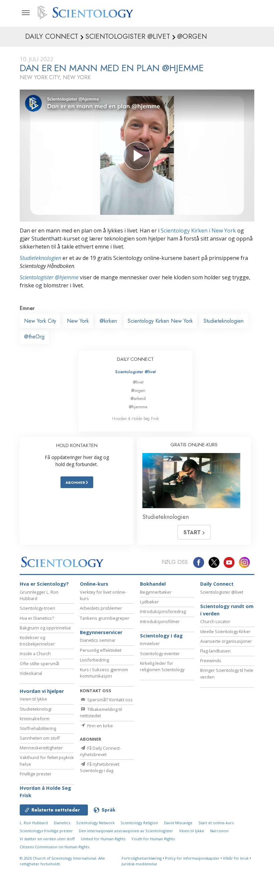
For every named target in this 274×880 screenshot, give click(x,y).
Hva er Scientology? (44, 584)
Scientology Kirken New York (160, 321)
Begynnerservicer (101, 632)
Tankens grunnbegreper (104, 618)
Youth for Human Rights (153, 838)
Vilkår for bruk (236, 858)
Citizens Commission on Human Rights (54, 846)
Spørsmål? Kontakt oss (109, 700)
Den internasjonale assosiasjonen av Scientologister (126, 830)
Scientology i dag (161, 635)
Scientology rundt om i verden (227, 610)
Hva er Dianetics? (37, 618)
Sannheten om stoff (40, 738)
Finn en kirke (99, 726)
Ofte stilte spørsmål (39, 664)
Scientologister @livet (135, 372)
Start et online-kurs (216, 822)
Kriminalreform (34, 719)
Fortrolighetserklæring (142, 858)
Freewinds (210, 660)
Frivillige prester (35, 774)
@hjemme (138, 407)
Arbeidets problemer (101, 608)
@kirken (108, 321)
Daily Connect (217, 584)
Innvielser (150, 643)
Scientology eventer (160, 653)
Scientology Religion (139, 822)
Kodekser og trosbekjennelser (37, 640)
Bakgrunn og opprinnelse (45, 628)
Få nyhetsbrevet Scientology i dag (99, 767)
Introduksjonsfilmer (160, 621)
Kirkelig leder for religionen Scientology (162, 666)
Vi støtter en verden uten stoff (47, 838)
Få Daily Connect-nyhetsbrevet (100, 751)
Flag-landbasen (215, 651)
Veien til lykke (33, 699)
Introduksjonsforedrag (163, 611)
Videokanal (31, 673)
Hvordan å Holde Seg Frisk (135, 418)
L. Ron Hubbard (34, 822)
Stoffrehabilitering (38, 728)
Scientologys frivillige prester (46, 830)
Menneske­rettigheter (41, 748)
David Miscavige (178, 822)
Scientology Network (95, 822)
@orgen (138, 390)
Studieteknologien (40, 258)
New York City (40, 321)
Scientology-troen (37, 608)
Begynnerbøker (155, 592)
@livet (138, 382)
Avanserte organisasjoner (226, 641)
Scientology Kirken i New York (198, 230)
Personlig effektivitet (100, 650)
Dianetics (62, 822)
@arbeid (138, 398)
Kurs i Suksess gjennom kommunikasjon (104, 673)
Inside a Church (35, 653)
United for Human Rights (103, 838)
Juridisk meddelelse (139, 863)
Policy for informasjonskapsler (192, 858)
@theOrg (34, 336)
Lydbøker (149, 602)
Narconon (219, 830)
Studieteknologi (35, 709)
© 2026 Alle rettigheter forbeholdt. (62, 861)
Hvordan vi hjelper (42, 691)
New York (78, 321)
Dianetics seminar (98, 640)
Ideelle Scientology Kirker (225, 631)
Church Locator (215, 621)
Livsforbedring (94, 660)
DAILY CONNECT (135, 359)
